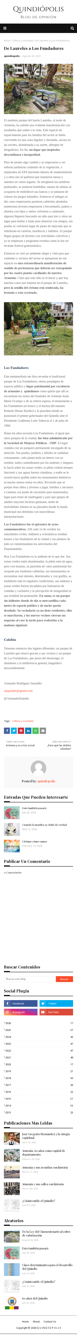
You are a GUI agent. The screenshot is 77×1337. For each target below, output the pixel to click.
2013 (39, 1112)
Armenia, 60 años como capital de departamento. (43, 1153)
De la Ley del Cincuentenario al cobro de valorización (46, 1233)
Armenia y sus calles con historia (43, 1184)
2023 (39, 1043)
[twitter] (56, 1003)
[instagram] (21, 1012)
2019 (39, 1071)
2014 (39, 1105)
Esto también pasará (34, 808)
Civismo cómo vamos (34, 841)
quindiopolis (12, 56)
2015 (39, 1098)
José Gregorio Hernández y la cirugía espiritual (46, 1136)
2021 (39, 1057)
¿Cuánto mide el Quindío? (38, 1201)
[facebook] (21, 1003)
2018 (39, 1078)
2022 (39, 1050)
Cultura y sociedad (22, 40)
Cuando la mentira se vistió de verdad (44, 824)
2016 (39, 1092)
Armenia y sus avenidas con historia (45, 1167)
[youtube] (56, 1012)
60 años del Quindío (35, 1298)
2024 (39, 1037)
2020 (39, 1064)
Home (25, 1321)
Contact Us (50, 1321)
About (36, 1321)
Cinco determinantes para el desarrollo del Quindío (47, 1267)
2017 (39, 1085)
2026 (39, 1023)
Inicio (7, 40)
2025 (39, 1030)
